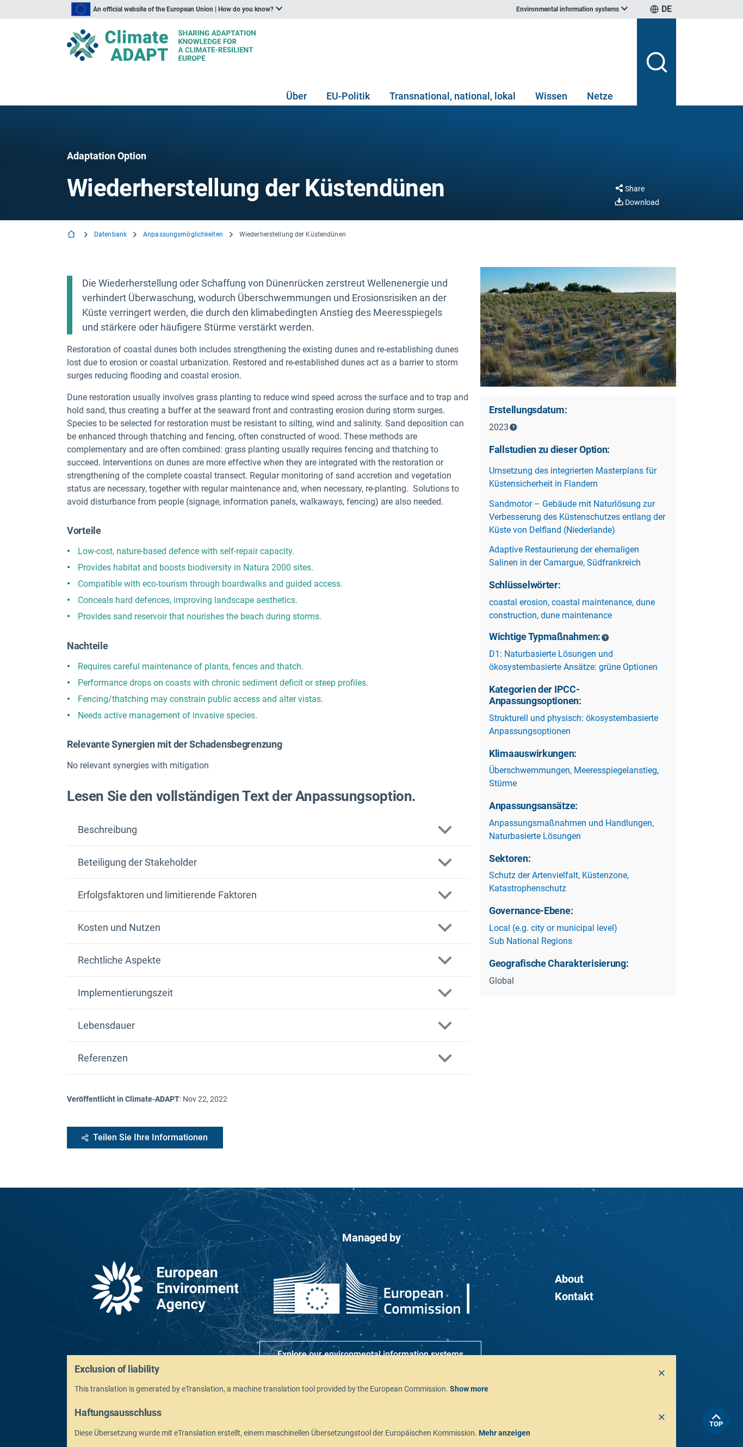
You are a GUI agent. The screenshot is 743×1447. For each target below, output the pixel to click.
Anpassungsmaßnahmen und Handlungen (570, 823)
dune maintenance (576, 615)
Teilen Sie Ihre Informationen (150, 1137)
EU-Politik (348, 96)
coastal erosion (518, 602)
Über (296, 96)
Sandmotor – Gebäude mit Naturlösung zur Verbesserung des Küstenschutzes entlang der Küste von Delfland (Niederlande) (577, 517)
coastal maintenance (592, 602)
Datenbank (110, 234)
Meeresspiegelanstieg (615, 770)
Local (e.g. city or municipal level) (553, 928)
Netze (600, 96)
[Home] (72, 235)
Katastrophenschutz (527, 888)
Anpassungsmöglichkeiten (183, 234)
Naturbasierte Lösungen (535, 836)
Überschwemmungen (529, 770)
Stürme (503, 783)
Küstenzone (604, 875)
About (569, 1278)
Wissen (551, 96)
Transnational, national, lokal (452, 96)
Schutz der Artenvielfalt (533, 875)
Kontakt (574, 1296)
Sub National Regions (530, 941)
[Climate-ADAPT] (347, 45)
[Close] (661, 1373)
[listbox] (177, 9)
